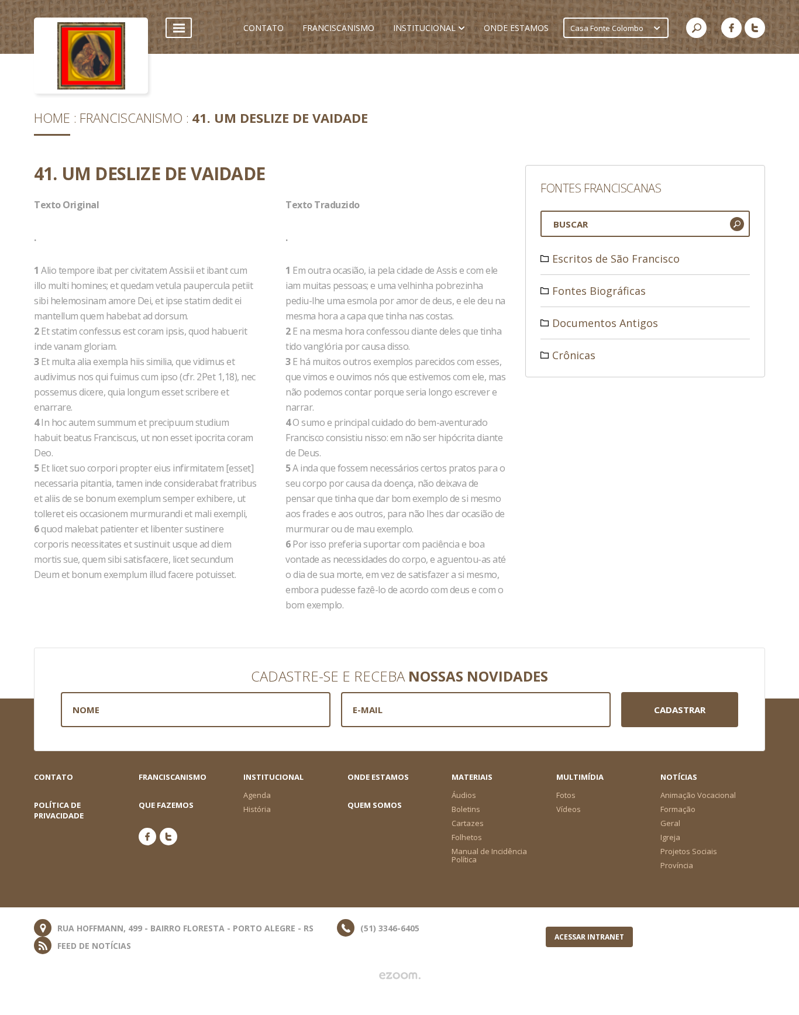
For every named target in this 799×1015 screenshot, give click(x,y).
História (257, 809)
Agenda (257, 795)
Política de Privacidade (59, 810)
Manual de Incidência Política (489, 855)
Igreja (670, 837)
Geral (670, 823)
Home (52, 117)
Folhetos (467, 837)
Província (676, 865)
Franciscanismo (131, 117)
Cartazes (468, 823)
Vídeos (568, 809)
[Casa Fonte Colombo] (91, 56)
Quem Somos (374, 805)
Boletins (466, 809)
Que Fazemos (166, 805)
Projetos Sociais (688, 851)
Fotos (566, 795)
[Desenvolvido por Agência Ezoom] (399, 976)
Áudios (464, 795)
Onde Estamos (378, 777)
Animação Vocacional (698, 795)
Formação (677, 809)
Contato (53, 777)
